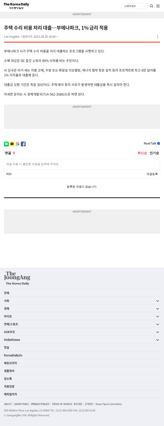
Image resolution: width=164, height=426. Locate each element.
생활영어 (9, 371)
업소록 (8, 378)
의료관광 (9, 386)
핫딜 (6, 347)
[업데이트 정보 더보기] (40, 36)
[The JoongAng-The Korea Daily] (17, 278)
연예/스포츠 (11, 324)
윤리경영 (78, 404)
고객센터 (89, 404)
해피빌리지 (10, 394)
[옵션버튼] (157, 36)
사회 (6, 301)
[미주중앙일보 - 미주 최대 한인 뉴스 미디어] (16, 6)
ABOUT (8, 404)
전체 (6, 293)
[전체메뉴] (158, 6)
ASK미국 (9, 332)
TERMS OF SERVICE (62, 404)
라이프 (8, 316)
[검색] (151, 6)
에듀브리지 (10, 363)
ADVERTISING (21, 404)
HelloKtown (12, 340)
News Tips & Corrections (109, 404)
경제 (6, 308)
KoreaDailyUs (13, 355)
